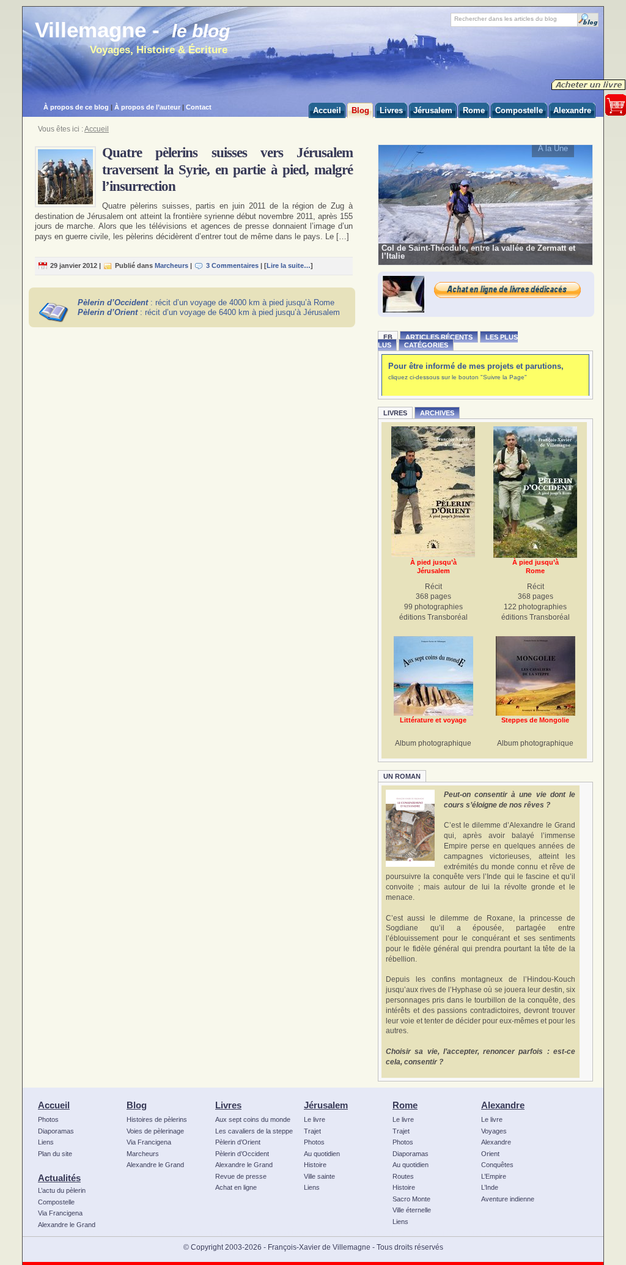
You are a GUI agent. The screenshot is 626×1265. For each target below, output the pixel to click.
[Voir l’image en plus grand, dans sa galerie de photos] (485, 204)
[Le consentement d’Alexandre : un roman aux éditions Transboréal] (410, 828)
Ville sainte (319, 1176)
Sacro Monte (411, 1199)
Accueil (96, 129)
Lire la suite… (289, 265)
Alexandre (503, 1105)
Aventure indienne (507, 1199)
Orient (490, 1153)
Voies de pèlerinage (155, 1131)
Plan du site (55, 1153)
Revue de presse (241, 1176)
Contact (199, 107)
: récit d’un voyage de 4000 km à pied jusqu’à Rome (206, 302)
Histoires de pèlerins (157, 1119)
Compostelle (56, 1202)
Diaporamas (56, 1131)
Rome (405, 1105)
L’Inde (489, 1187)
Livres (395, 413)
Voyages (494, 1131)
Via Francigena (60, 1213)
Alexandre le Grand (66, 1224)
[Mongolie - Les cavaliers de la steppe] (535, 676)
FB (387, 337)
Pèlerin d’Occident (242, 1153)
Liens (46, 1142)
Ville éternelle (411, 1210)
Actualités (59, 1178)
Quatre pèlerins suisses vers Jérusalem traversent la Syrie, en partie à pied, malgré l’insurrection (227, 169)
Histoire (315, 1164)
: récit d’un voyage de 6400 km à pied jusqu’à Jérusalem (209, 312)
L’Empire (493, 1176)
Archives (437, 413)
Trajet (312, 1131)
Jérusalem (326, 1105)
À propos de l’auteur (147, 107)
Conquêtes (497, 1164)
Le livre (314, 1119)
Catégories (426, 345)
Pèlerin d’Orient (237, 1142)
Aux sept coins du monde (252, 1119)
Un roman (402, 776)
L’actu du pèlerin (62, 1190)
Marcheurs (171, 265)
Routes (403, 1176)
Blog (137, 1105)
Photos (48, 1119)
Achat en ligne (236, 1187)
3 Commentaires (232, 265)
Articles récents (439, 337)
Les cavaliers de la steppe (254, 1131)
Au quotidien (322, 1153)
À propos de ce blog (76, 107)
